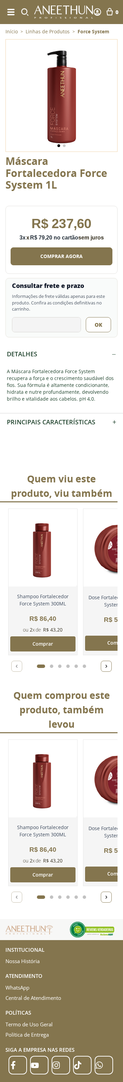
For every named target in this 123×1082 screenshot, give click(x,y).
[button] (61, 96)
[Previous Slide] (16, 666)
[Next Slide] (106, 666)
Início (11, 31)
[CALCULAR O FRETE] (98, 324)
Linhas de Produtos (48, 31)
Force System (93, 31)
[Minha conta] (97, 12)
